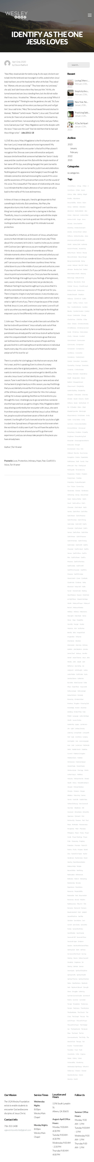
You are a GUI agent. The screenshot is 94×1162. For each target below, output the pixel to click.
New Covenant (83, 804)
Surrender (82, 1000)
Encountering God (80, 436)
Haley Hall (78, 587)
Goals (69, 499)
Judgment (70, 670)
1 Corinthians (71, 186)
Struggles (75, 991)
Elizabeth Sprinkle (72, 411)
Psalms (69, 849)
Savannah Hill (71, 937)
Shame (75, 958)
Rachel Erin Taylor (76, 854)
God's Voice (70, 524)
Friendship (70, 482)
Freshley (79, 478)
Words (81, 1075)
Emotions (78, 432)
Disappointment (78, 382)
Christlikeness (71, 328)
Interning (78, 645)
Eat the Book (82, 403)
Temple (69, 1004)
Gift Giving (70, 495)
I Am (75, 628)
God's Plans (76, 511)
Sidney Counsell (83, 958)
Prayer (85, 837)
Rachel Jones (79, 858)
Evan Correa (84, 453)
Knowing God (85, 703)
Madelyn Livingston (79, 753)
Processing (75, 841)
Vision (80, 1058)
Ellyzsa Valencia (72, 415)
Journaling (78, 666)
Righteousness (71, 904)
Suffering (81, 991)
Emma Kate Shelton (80, 424)
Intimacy (31, 460)
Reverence (70, 900)
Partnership (70, 820)
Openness (70, 816)
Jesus (84, 657)
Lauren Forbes (77, 720)
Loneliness (78, 737)
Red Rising (80, 870)
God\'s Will (79, 545)
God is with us (76, 503)
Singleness (77, 962)
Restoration (70, 895)
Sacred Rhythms (72, 916)
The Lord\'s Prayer (81, 1021)
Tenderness (84, 1004)
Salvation (70, 920)
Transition (70, 1050)
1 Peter (84, 186)
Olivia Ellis (86, 812)
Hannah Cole (77, 591)
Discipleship (81, 390)
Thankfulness (85, 1008)
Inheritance (70, 641)
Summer (75, 1000)
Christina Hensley (83, 324)
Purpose (80, 849)
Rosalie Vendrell (72, 912)
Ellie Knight (82, 411)
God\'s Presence (81, 536)
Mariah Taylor (81, 766)
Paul (87, 820)
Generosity (70, 491)
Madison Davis (71, 758)
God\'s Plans (76, 532)
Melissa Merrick (78, 778)
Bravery (75, 286)
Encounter (70, 440)
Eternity (76, 453)
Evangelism (70, 457)
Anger (79, 219)
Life (68, 728)
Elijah (84, 407)
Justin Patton (71, 674)
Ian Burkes (81, 628)
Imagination (71, 637)
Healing (84, 591)
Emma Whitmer (72, 428)
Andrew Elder (84, 215)
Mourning (77, 795)
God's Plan (84, 511)
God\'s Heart (78, 528)
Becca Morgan (82, 257)
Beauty (85, 253)
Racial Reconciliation (79, 862)
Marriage (80, 770)
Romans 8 (77, 908)
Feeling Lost (82, 465)
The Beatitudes (71, 1012)
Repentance (70, 887)
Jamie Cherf (71, 653)
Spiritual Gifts (71, 975)
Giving (77, 495)
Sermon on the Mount (73, 954)
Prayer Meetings (77, 837)
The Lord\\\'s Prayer (73, 1025)
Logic (72, 737)
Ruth (79, 912)
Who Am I (86, 1066)
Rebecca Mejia (71, 866)
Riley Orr (79, 904)
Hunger (76, 624)
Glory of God (84, 495)
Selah (77, 950)
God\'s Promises (72, 541)
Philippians (70, 833)
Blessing (83, 273)
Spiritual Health (81, 975)
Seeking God (71, 950)
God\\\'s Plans (77, 553)
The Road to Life (75, 1029)
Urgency (82, 1054)
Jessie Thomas (77, 657)
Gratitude (84, 578)
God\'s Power (71, 536)
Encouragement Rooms (82, 440)
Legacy (77, 724)
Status (69, 983)
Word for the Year (72, 1075)
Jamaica (85, 649)
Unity (77, 1054)
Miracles (69, 791)
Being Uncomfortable (73, 261)
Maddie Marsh (76, 749)
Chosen (74, 324)
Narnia (69, 799)
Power (77, 833)
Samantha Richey (78, 929)
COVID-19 (77, 299)
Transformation (78, 1046)
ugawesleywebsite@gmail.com (17, 1130)
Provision (77, 845)
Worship (70, 1079)
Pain (83, 816)
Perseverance (83, 824)
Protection (23, 460)
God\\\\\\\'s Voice (78, 574)
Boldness (70, 282)
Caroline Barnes (76, 307)
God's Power (71, 516)
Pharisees (83, 829)
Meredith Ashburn (83, 783)
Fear (44, 460)
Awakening (82, 248)
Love (15, 460)
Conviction (76, 361)
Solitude (75, 966)
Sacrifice (80, 916)
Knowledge (70, 708)
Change (83, 315)
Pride (68, 841)
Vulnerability (71, 1062)
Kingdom (77, 703)
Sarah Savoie (80, 933)
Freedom (84, 474)
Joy (83, 666)
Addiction (75, 207)
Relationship (71, 883)
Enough (77, 445)
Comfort (82, 336)
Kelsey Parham (71, 695)
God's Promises (72, 520)
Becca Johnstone (72, 257)
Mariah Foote (71, 766)
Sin (83, 962)
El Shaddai (73, 407)
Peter (77, 829)
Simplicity (70, 962)
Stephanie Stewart (76, 987)
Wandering (79, 1062)
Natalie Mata (83, 799)
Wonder (84, 1071)
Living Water (78, 733)
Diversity (85, 395)
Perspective (70, 829)
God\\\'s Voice (71, 566)
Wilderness (70, 1071)
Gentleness (84, 491)
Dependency (83, 374)
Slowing (69, 966)
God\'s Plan (84, 532)
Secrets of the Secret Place (80, 945)
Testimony (76, 1008)
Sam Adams (77, 920)
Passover (78, 820)
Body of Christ (80, 278)
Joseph (79, 662)
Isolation (69, 649)
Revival (77, 900)
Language (75, 716)
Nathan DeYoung (72, 804)
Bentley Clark (78, 269)
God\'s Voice (71, 545)
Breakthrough (83, 286)
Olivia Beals (78, 812)
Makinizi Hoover (81, 762)
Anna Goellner (78, 223)
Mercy (74, 783)
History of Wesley (78, 607)
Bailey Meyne (71, 253)
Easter (76, 403)
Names (83, 795)
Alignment (76, 215)
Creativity (70, 369)
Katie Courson (78, 683)
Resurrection (83, 895)
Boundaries (77, 282)
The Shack (75, 1033)
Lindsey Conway (80, 728)
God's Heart (78, 507)
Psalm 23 (84, 845)
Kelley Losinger (71, 691)
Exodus (78, 457)
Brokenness (80, 290)
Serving (84, 954)
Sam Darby (76, 925)
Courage (78, 365)
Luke (72, 745)
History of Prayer (78, 603)
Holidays (69, 612)
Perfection (75, 824)
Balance (79, 253)
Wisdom (77, 1071)
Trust (76, 1050)
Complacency (80, 349)
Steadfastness (76, 983)
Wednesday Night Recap (74, 1066)
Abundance (76, 198)
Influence (78, 637)
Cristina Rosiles (79, 369)
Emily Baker (81, 415)
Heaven (79, 595)
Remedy (78, 883)
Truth (80, 1050)
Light (72, 728)
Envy (78, 449)
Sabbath (84, 912)
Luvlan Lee (79, 745)
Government (71, 578)
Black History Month (73, 273)
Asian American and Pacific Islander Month (77, 240)
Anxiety (69, 232)
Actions (79, 203)
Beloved (75, 265)
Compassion (71, 349)
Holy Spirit (70, 616)
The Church (81, 1012)
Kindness (70, 703)
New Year (70, 808)
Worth (76, 1079)
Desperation (76, 378)
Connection (78, 353)
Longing (85, 737)
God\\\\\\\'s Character (73, 570)
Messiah (69, 787)
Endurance (70, 445)
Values (69, 1058)
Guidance (78, 582)
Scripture (80, 941)
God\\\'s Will (79, 566)
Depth (69, 378)
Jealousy (78, 653)
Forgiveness (71, 474)
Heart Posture (71, 595)
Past (83, 820)
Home (84, 616)
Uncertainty (71, 1054)
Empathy (85, 432)
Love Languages (84, 741)
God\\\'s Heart (79, 549)
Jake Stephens (77, 649)
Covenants (85, 365)
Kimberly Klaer (79, 699)
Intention (78, 641)
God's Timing (82, 520)
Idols (74, 632)
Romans (83, 908)
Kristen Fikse (78, 712)
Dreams (81, 399)
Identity (69, 632)
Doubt (75, 399)
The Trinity (82, 1037)
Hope (38, 460)
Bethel (85, 269)
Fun (68, 486)
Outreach (77, 816)
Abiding (79, 194)
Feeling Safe (71, 470)
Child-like (79, 319)
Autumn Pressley (72, 248)
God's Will (78, 524)
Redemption (71, 874)
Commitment (71, 340)
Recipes (79, 866)
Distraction (77, 395)
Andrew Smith (71, 219)
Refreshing (83, 879)
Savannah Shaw (81, 937)
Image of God (81, 632)
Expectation (84, 457)
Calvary (80, 303)
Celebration (76, 315)
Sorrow (81, 966)
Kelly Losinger (82, 691)
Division (69, 399)
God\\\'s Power (75, 557)
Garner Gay (80, 486)
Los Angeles (70, 741)
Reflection (70, 879)
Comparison (79, 344)
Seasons (69, 945)
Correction (84, 361)
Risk (85, 904)
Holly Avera (83, 612)
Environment (71, 449)
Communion (81, 340)
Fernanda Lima (80, 470)
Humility (70, 624)
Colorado (75, 336)
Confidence (70, 353)
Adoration (82, 207)
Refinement (79, 874)
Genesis (77, 491)
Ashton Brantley (79, 236)
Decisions (75, 374)
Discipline (70, 395)
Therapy (78, 1041)
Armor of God (77, 232)
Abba (74, 194)
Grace (78, 578)
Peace (69, 824)
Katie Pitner (75, 687)
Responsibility (79, 891)
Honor (69, 620)
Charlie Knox (71, 319)
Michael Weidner (79, 787)
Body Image (70, 278)
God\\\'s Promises (79, 561)
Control (69, 361)
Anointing (70, 228)
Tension (69, 1008)
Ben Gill (81, 265)
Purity (74, 849)
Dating (69, 374)
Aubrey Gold (76, 244)
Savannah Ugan (72, 941)
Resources (70, 891)
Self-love (82, 950)
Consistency (71, 357)
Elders (79, 407)
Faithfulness (71, 461)
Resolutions (79, 887)
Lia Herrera (83, 724)
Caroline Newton (78, 311)
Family (82, 461)
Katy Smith (83, 687)
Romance (70, 908)
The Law (82, 1016)
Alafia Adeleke (79, 211)
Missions (76, 791)
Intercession (71, 645)
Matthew (80, 774)
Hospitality (80, 620)
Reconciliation (71, 870)
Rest (76, 895)
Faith (77, 461)
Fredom (78, 474)
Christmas (75, 332)
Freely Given (71, 478)
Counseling (70, 365)
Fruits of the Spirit (80, 482)
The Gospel (75, 1016)
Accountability (71, 203)
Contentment (80, 357)
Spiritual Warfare (84, 979)
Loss (77, 741)
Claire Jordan (84, 332)
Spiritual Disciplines (81, 970)
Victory (74, 1058)
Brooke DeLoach (72, 294)
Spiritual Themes (72, 979)
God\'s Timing (82, 541)
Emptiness (70, 436)
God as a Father (76, 499)
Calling (75, 303)
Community (71, 344)
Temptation (76, 1004)
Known (77, 708)
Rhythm (82, 900)
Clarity (69, 336)
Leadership (70, 724)
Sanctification (71, 933)
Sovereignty (70, 970)
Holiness (76, 612)
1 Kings (79, 186)
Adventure (70, 211)
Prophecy (82, 841)
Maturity (70, 778)
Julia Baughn (78, 670)
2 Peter (78, 190)
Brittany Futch (71, 290)
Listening (70, 733)
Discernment (71, 386)
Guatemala (70, 582)
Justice (86, 670)
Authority (84, 244)
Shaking (69, 958)
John (74, 662)
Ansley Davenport (79, 228)
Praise (82, 833)
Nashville (75, 799)
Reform (76, 879)
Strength (85, 987)
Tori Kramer (15, 464)
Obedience (77, 808)
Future (73, 486)
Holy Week (78, 616)
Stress (69, 991)
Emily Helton (76, 420)
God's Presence (80, 516)
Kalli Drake (79, 674)
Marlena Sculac (71, 770)
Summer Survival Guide (74, 996)
